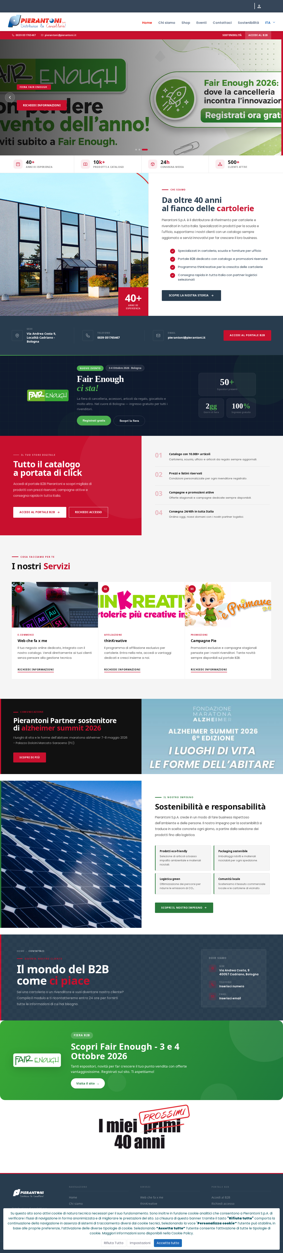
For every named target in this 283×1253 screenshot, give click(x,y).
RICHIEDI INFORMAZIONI (36, 669)
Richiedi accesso (88, 512)
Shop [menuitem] (185, 22)
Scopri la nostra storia (189, 295)
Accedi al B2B (258, 35)
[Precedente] (10, 97)
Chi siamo (77, 125)
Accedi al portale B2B (37, 512)
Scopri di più (29, 757)
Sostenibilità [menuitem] (248, 22)
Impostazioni (140, 1243)
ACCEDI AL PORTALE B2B (247, 335)
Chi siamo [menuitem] (166, 22)
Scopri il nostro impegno (181, 907)
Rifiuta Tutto (113, 1243)
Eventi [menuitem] (201, 22)
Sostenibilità (232, 35)
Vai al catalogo (36, 125)
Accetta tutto (168, 1243)
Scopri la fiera (129, 420)
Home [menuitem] (147, 22)
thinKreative (148, 1204)
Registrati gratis (94, 420)
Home (20, 950)
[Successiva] (273, 97)
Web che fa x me (151, 1197)
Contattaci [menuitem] (222, 22)
